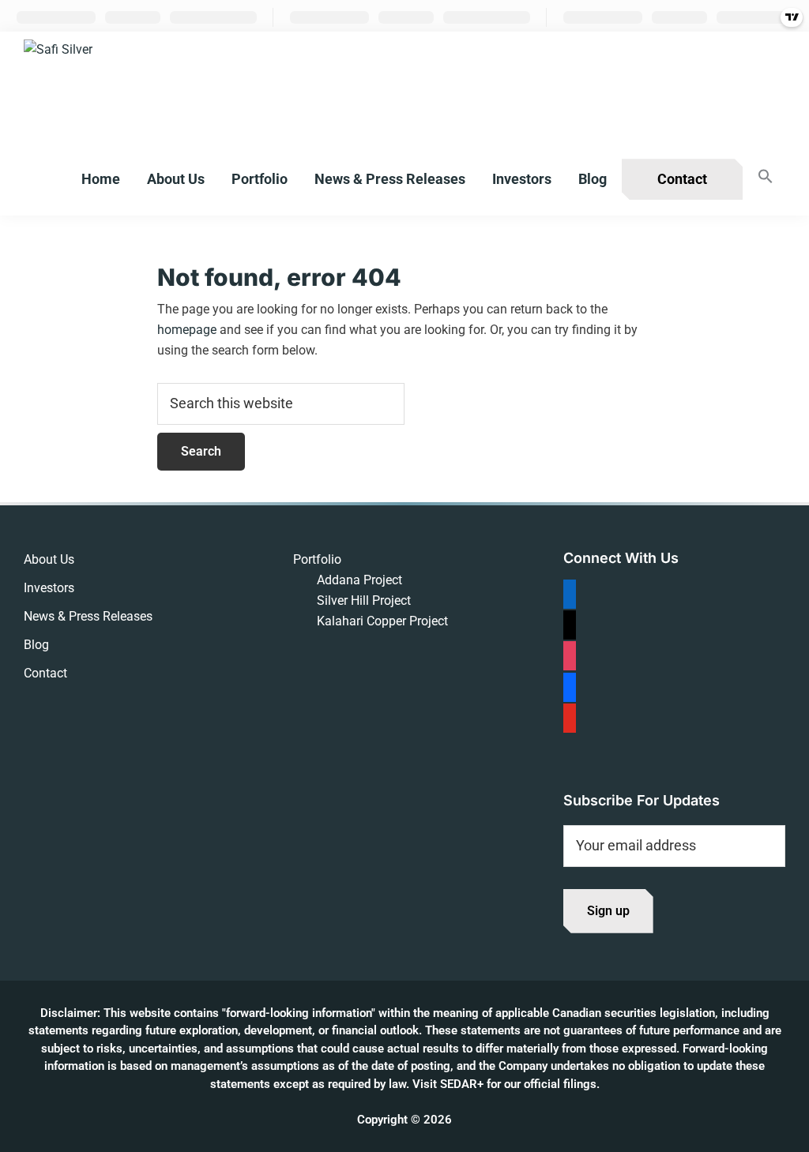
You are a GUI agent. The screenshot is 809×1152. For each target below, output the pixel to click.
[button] (765, 177)
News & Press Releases (88, 616)
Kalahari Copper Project (382, 621)
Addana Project (359, 579)
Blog (36, 644)
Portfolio (317, 559)
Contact (45, 673)
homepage (186, 329)
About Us (49, 559)
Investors (49, 587)
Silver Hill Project (364, 600)
